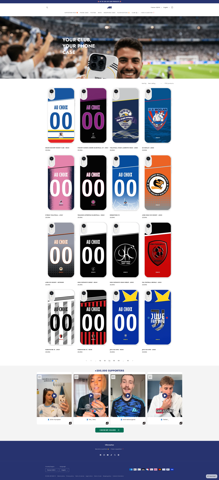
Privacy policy (70, 476)
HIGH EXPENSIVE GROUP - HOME (87, 282)
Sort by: (144, 83)
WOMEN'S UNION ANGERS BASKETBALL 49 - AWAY (93, 148)
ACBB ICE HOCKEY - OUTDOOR (54, 282)
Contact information (118, 476)
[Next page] (132, 361)
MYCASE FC (53, 476)
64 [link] (109, 361)
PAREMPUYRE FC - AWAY (52, 349)
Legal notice (89, 476)
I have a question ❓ (117, 449)
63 (105, 361)
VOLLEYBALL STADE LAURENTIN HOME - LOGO (124, 148)
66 (119, 361)
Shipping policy (107, 476)
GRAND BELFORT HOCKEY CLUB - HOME (57, 148)
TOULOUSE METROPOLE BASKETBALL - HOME (91, 215)
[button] (47, 7)
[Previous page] (86, 361)
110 (128, 361)
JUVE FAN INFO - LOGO (149, 349)
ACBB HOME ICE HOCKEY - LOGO (152, 215)
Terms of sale (97, 476)
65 (114, 361)
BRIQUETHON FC (115, 215)
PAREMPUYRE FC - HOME (85, 349)
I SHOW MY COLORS (108, 430)
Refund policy (61, 476)
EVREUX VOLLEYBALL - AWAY (54, 215)
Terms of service (79, 476)
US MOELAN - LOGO (148, 148)
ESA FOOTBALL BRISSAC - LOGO (151, 282)
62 (100, 361)
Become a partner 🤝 (102, 449)
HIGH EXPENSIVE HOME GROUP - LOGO (122, 282)
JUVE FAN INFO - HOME (117, 349)
